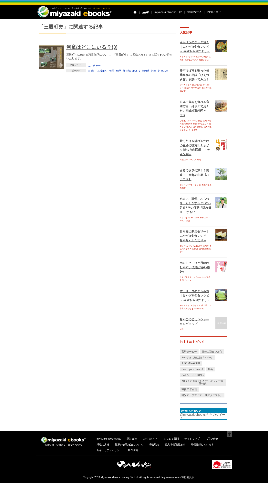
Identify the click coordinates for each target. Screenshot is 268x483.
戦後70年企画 (189, 389)
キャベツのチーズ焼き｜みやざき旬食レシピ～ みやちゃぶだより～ (195, 47)
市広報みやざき (191, 60)
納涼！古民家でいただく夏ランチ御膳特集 (202, 382)
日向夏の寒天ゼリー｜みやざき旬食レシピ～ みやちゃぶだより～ (194, 236)
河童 (153, 70)
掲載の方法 (194, 12)
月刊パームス (190, 160)
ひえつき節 (197, 85)
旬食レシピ (204, 60)
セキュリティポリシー (109, 450)
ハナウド (190, 185)
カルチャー (94, 65)
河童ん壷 (163, 70)
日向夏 (195, 249)
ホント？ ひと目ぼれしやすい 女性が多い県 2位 (195, 267)
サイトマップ (192, 438)
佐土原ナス (206, 305)
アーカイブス (185, 85)
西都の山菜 (206, 185)
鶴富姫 (183, 91)
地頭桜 (136, 70)
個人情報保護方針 (175, 444)
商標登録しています (202, 444)
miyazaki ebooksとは (168, 12)
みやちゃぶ (196, 305)
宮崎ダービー (189, 351)
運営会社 (132, 438)
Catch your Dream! (192, 369)
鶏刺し (200, 127)
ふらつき (184, 217)
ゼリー (183, 246)
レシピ (198, 185)
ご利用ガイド (150, 438)
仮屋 (111, 70)
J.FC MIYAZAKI (190, 363)
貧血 (188, 221)
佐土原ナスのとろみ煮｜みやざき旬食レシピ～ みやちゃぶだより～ (195, 295)
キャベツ (184, 57)
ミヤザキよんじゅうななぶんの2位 (195, 277)
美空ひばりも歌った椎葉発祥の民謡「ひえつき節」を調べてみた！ (194, 75)
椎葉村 (187, 88)
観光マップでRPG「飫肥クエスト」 (202, 395)
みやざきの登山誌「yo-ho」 (197, 357)
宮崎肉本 (188, 124)
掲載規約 (154, 444)
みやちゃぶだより (194, 246)
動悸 (202, 217)
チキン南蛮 (197, 121)
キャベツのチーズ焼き (198, 57)
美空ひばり (196, 88)
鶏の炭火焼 (191, 127)
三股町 (92, 70)
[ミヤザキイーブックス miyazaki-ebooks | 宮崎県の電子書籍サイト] (74, 17)
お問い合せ (214, 12)
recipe (182, 305)
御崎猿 (145, 70)
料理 (182, 160)
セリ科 (183, 185)
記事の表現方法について (129, 444)
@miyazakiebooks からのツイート (202, 416)
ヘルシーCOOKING (192, 375)
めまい (191, 217)
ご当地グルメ (185, 121)
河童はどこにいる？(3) (92, 47)
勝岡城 (127, 70)
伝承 (118, 70)
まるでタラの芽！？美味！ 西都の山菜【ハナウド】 (194, 175)
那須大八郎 (206, 88)
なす (188, 305)
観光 (182, 329)
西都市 (183, 188)
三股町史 (102, 70)
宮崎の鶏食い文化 (212, 351)
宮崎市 (206, 246)
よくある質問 (171, 438)
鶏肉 (199, 160)
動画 (210, 369)
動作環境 (133, 450)
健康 (197, 217)
